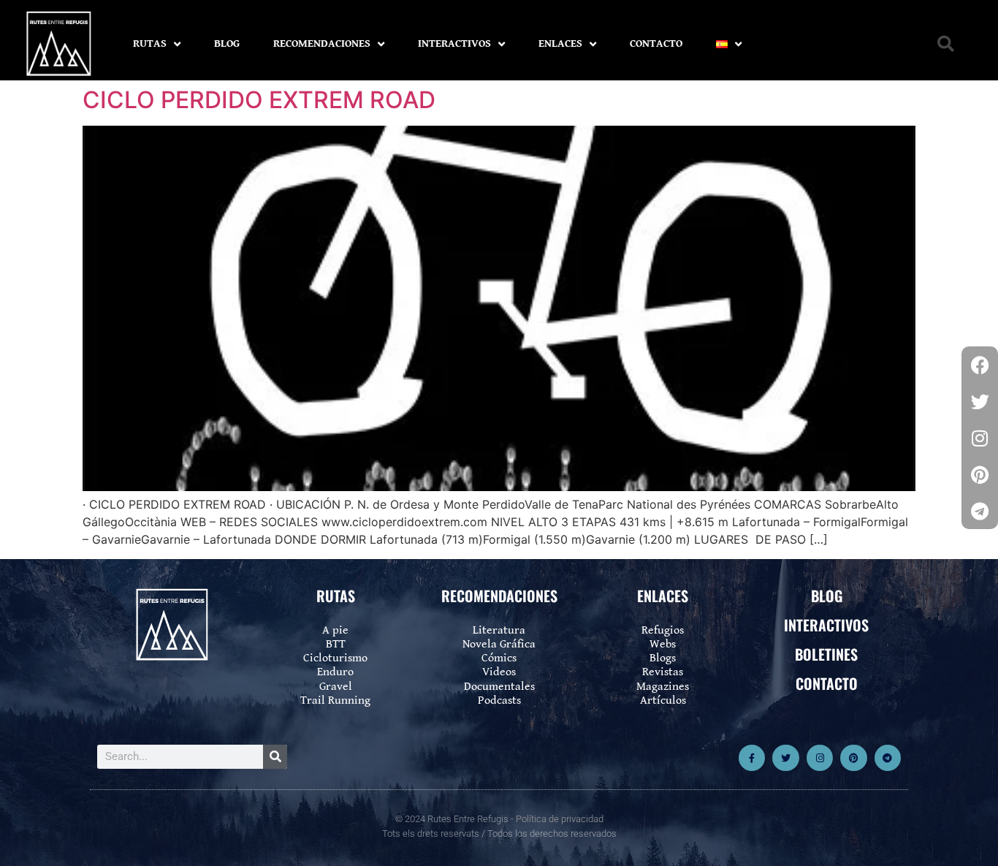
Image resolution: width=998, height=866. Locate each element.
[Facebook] (979, 364)
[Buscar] (275, 757)
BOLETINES (826, 654)
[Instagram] (820, 758)
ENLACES (560, 43)
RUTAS (150, 43)
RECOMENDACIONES (321, 43)
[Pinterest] (853, 758)
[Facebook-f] (752, 758)
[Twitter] (785, 758)
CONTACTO (656, 43)
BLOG (227, 43)
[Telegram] (888, 758)
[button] (945, 44)
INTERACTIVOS (454, 43)
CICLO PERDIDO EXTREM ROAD (259, 100)
